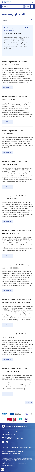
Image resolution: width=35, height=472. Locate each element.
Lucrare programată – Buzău (12, 131)
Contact (19, 2)
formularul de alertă (21, 463)
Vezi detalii (7, 53)
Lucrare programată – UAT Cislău (14, 62)
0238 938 (32, 6)
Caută (31, 20)
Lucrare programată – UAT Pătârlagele (16, 230)
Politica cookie (16, 453)
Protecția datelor (21, 451)
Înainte (28, 402)
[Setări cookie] (2, 469)
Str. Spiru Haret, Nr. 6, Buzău (13, 432)
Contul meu (26, 2)
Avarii (28, 6)
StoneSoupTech (10, 465)
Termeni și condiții (6, 453)
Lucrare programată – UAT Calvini (14, 96)
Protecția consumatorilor (8, 451)
